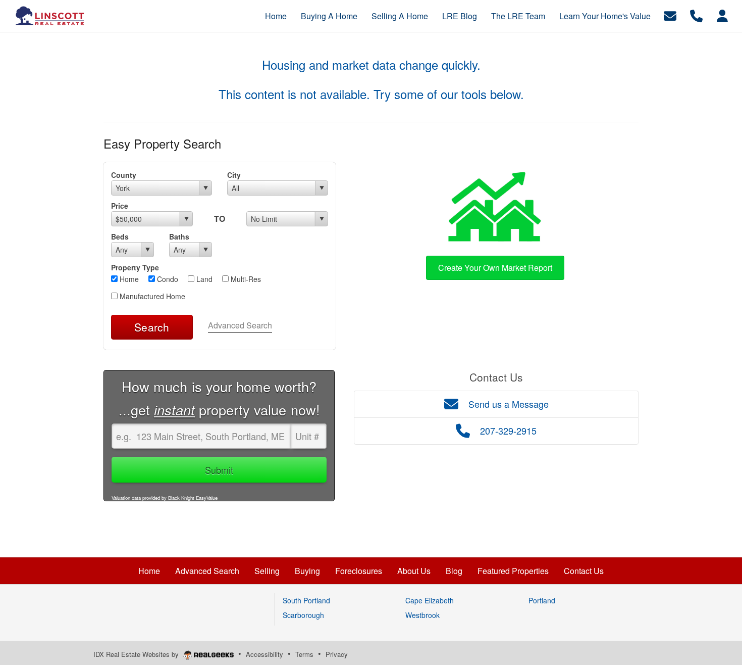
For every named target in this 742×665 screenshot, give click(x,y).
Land (203, 279)
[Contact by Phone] (696, 15)
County (123, 175)
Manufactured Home (151, 296)
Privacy (337, 654)
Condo (166, 279)
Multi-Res (245, 279)
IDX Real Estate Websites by (137, 654)
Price (119, 206)
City (234, 175)
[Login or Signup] (722, 15)
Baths (179, 236)
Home (128, 279)
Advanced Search (240, 325)
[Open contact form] (670, 15)
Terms (304, 654)
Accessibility (264, 654)
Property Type (135, 267)
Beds (120, 236)
